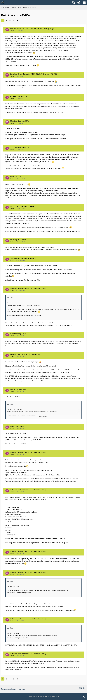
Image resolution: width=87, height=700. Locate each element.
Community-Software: (43, 697)
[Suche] (74, 3)
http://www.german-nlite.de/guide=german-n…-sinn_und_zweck (27, 462)
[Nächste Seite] (17, 20)
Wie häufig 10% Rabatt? (18, 240)
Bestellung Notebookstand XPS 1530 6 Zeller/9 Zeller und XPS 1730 (33, 74)
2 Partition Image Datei (18, 334)
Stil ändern (82, 688)
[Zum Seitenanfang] (83, 697)
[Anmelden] (79, 2)
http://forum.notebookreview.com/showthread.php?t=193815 (41, 539)
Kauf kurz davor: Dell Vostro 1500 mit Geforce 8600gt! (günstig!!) (32, 29)
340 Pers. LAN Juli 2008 (18, 96)
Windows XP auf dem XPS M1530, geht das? (25, 354)
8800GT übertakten (16, 177)
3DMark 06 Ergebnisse (18, 426)
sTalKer (12, 31)
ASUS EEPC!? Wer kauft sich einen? (23, 206)
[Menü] (84, 3)
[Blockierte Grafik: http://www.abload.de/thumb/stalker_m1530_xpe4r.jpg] (30, 366)
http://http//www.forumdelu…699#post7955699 (23, 305)
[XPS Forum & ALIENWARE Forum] (3, 2)
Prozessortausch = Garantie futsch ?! (23, 258)
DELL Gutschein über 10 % (19, 121)
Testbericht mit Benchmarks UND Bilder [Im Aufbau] (28, 288)
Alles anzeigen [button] (43, 416)
